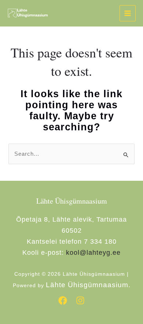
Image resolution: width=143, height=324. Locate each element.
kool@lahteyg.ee (93, 252)
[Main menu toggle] (128, 13)
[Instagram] (80, 300)
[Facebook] (62, 300)
